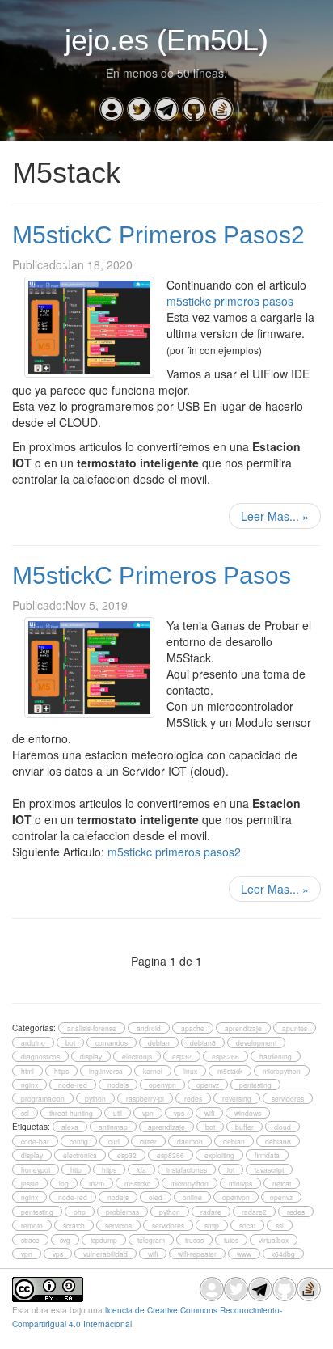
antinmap (113, 1126)
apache (192, 1028)
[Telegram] (166, 109)
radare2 (254, 1211)
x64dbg (283, 1253)
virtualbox (274, 1240)
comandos (111, 1042)
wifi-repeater (197, 1253)
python (95, 1098)
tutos (231, 1240)
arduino (33, 1042)
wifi (209, 1113)
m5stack (229, 1071)
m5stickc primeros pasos (229, 301)
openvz (207, 1084)
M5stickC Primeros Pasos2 (158, 235)
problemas (122, 1211)
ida (141, 1169)
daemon (190, 1141)
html (27, 1071)
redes (193, 1098)
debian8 (203, 1042)
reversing (236, 1098)
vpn (148, 1113)
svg (65, 1240)
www (244, 1253)
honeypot (35, 1169)
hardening (275, 1056)
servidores (288, 1098)
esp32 (182, 1056)
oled (155, 1197)
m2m (96, 1183)
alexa (69, 1126)
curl (114, 1141)
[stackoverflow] (221, 109)
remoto (32, 1225)
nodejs (118, 1084)
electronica (80, 1155)
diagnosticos (40, 1056)
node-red (72, 1084)
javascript (269, 1169)
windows (247, 1113)
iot (230, 1169)
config (79, 1141)
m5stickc (137, 1183)
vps (179, 1113)
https (61, 1071)
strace (30, 1240)
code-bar (35, 1141)
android (149, 1028)
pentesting (255, 1084)
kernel (152, 1071)
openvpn (162, 1084)
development (256, 1042)
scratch (74, 1225)
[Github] (194, 109)
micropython (282, 1071)
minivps (240, 1183)
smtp (211, 1225)
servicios (118, 1225)
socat (247, 1225)
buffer (244, 1126)
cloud (282, 1126)
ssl (25, 1113)
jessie (30, 1183)
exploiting (219, 1155)
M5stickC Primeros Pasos (151, 575)
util (117, 1113)
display (91, 1056)
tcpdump (104, 1240)
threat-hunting (71, 1113)
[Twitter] (139, 109)
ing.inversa (106, 1071)
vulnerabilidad (105, 1253)
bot (70, 1042)
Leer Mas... (275, 516)
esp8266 (225, 1056)
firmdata (267, 1155)
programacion (43, 1098)
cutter (148, 1141)
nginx (29, 1084)
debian (159, 1042)
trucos (194, 1240)
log (64, 1183)
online (192, 1197)
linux (190, 1071)
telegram (151, 1240)
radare (210, 1211)
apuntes (294, 1028)
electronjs (137, 1056)
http (76, 1169)
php (80, 1211)
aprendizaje (243, 1028)
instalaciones (186, 1169)
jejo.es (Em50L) (166, 40)
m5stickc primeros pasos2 (174, 852)
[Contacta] (111, 109)
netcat (281, 1183)
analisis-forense (91, 1028)
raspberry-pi (145, 1098)
